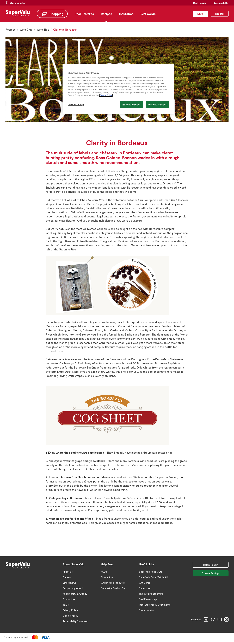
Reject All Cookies (131, 104)
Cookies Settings (76, 104)
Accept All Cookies (157, 104)
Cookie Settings (210, 573)
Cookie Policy (106, 95)
